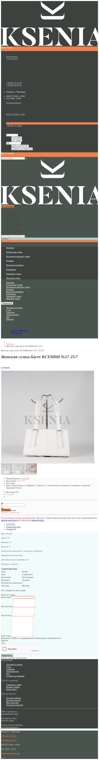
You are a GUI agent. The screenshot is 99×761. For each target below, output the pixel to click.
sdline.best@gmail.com (10, 753)
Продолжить (7, 655)
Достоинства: (7, 606)
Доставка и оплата (14, 308)
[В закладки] (12, 510)
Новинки (10, 213)
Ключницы (11, 227)
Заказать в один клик (10, 512)
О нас (8, 310)
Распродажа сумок (14, 252)
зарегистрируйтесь (9, 520)
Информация (7, 303)
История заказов (13, 700)
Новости (10, 319)
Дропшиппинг (12, 315)
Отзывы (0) (11, 529)
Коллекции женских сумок (18, 256)
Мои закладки (12, 703)
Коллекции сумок (14, 218)
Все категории (12, 211)
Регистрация (11, 56)
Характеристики (13, 527)
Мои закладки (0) (19, 105)
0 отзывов (5, 367)
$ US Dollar (16, 138)
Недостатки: (6, 615)
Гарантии (10, 312)
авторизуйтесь (37, 520)
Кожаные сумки (13, 220)
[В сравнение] (15, 510)
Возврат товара (13, 687)
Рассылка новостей (14, 705)
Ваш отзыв (6, 636)
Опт (8, 317)
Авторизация (12, 59)
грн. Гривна (16, 140)
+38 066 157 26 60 (14, 83)
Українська (27, 149)
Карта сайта (11, 689)
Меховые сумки (13, 232)
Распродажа (11, 215)
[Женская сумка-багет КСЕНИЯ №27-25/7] (47, 462)
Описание (10, 525)
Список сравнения (19, 107)
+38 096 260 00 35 (14, 85)
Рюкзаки (10, 222)
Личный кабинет (13, 698)
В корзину (6, 510)
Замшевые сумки (13, 229)
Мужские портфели (14, 225)
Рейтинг (4, 640)
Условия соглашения (15, 676)
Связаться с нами (13, 685)
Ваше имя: (5, 597)
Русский (24, 146)
